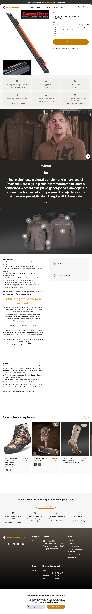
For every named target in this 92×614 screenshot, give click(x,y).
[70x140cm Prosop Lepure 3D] (46, 439)
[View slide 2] (47, 207)
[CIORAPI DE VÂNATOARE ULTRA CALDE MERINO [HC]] (75, 439)
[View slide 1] (45, 207)
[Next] (86, 417)
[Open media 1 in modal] (26, 42)
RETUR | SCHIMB (73, 546)
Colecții (34, 541)
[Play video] (46, 135)
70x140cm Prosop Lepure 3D (41, 459)
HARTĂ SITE (72, 557)
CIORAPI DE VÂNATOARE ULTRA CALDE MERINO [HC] (71, 460)
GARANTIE (71, 552)
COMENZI (71, 541)
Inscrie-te (55, 607)
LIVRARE (71, 543)
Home (54, 12)
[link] (28, 220)
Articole (34, 570)
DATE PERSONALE (74, 555)
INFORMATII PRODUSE (75, 549)
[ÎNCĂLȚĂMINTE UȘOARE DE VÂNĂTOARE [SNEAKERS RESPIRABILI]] (17, 439)
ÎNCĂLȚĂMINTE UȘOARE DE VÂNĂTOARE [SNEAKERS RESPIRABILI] (11, 462)
